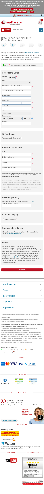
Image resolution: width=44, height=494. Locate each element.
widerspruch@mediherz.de (14, 257)
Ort (7, 106)
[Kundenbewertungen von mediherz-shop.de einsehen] (32, 467)
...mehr (32, 201)
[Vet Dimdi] (33, 381)
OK (32, 12)
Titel (3, 80)
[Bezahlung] (22, 364)
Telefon (4, 121)
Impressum (8, 307)
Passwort (5, 162)
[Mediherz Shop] (11, 22)
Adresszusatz (6, 95)
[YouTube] (11, 461)
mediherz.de (9, 284)
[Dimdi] (19, 381)
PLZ (3, 106)
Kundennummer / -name (10, 203)
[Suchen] (41, 30)
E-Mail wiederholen (8, 157)
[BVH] (5, 381)
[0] (38, 23)
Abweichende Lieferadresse (11, 138)
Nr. (8, 100)
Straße (4, 100)
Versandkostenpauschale (26, 342)
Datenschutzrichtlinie (14, 234)
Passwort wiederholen (9, 167)
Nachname (5, 90)
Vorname (5, 85)
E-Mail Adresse (7, 152)
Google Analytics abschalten (22, 9)
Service (6, 290)
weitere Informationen (18, 12)
